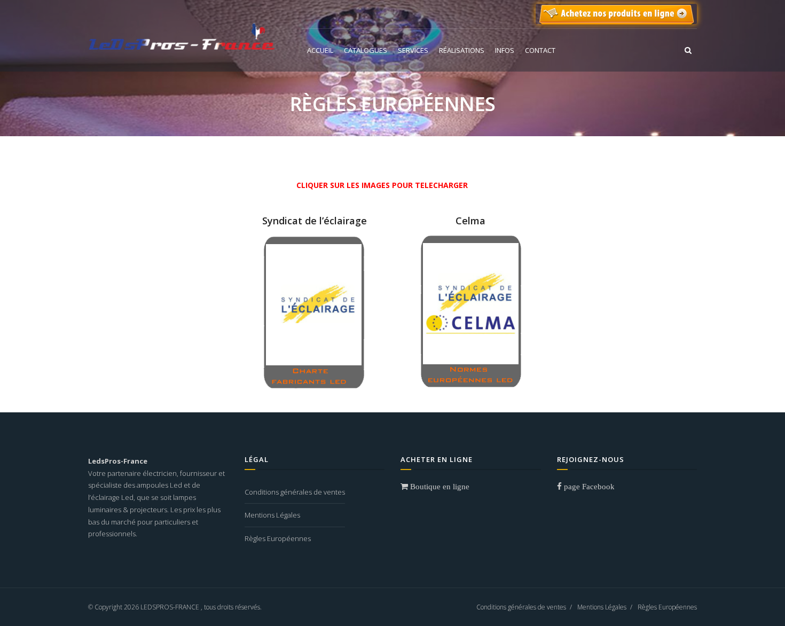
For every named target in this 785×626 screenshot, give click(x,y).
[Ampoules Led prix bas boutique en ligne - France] (616, 14)
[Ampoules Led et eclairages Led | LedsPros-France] (181, 36)
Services (413, 50)
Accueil (320, 50)
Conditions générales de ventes (295, 492)
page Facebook (588, 486)
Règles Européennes (278, 538)
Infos (504, 50)
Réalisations (461, 50)
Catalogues (365, 50)
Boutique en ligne (438, 486)
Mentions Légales (272, 515)
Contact (540, 50)
